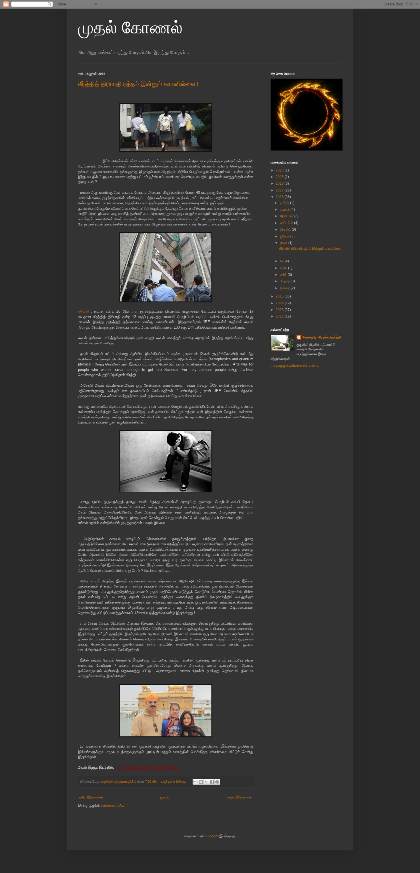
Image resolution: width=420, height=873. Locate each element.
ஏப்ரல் (284, 268)
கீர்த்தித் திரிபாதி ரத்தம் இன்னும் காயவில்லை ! (138, 83)
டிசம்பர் (285, 203)
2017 (280, 190)
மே (282, 261)
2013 (280, 310)
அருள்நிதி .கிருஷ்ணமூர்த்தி (321, 337)
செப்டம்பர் (287, 223)
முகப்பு (164, 797)
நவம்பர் (285, 209)
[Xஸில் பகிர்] (206, 782)
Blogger (212, 836)
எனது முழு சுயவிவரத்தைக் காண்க (295, 365)
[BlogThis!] (201, 782)
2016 (280, 197)
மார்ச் (284, 275)
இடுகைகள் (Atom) (115, 806)
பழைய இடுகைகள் (239, 797)
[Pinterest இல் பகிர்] (217, 782)
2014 (280, 303)
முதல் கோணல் (130, 27)
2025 (280, 177)
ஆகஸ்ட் (286, 229)
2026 (280, 170)
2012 (280, 316)
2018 (280, 183)
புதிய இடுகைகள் (91, 797)
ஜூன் (284, 243)
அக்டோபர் (287, 216)
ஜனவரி (285, 288)
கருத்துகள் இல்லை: (174, 781)
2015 (280, 296)
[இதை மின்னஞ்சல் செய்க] (195, 782)
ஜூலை (285, 236)
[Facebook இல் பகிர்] (212, 782)
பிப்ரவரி (285, 281)
